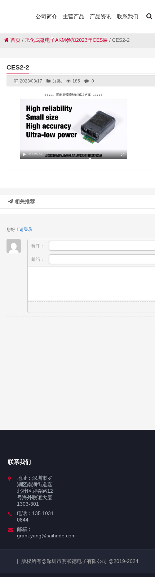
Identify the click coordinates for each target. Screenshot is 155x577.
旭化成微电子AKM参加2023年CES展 (66, 40)
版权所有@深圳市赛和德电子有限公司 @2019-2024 (79, 561)
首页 (15, 40)
